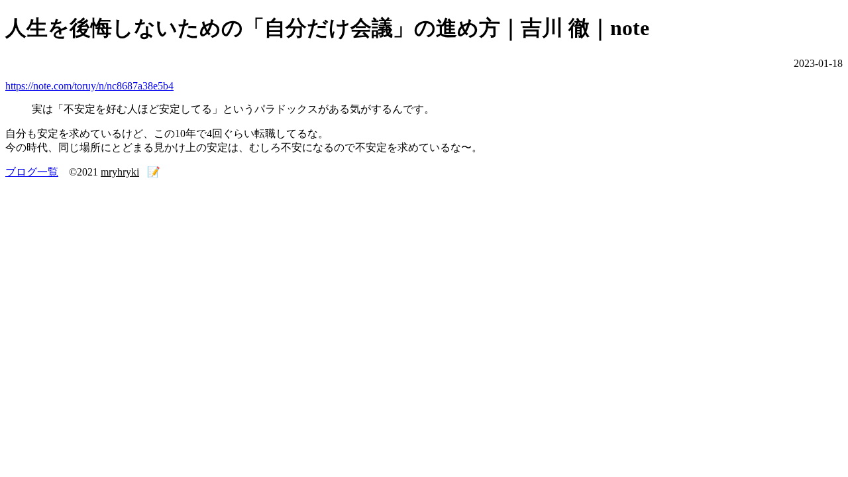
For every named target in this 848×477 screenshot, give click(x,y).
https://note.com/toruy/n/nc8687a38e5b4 (89, 85)
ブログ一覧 (31, 172)
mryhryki (120, 172)
